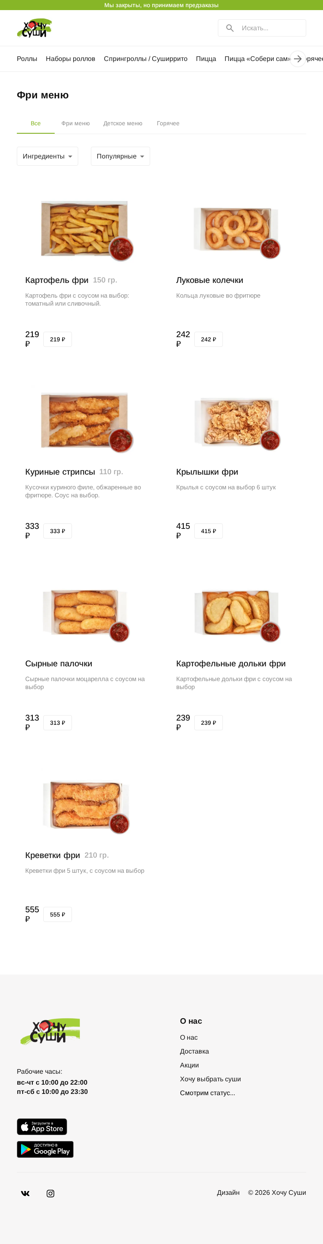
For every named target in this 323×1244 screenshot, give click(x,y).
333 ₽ (57, 531)
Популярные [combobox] (117, 156)
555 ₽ (57, 914)
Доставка (194, 1051)
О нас (189, 1037)
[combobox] (47, 156)
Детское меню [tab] (123, 123)
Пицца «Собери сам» (258, 58)
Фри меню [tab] (75, 123)
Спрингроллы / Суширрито (146, 58)
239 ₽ (208, 722)
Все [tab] (36, 123)
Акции (189, 1065)
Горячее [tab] (168, 123)
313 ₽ (57, 722)
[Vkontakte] (50, 1193)
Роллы (27, 58)
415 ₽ (208, 531)
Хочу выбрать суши (210, 1079)
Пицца (206, 58)
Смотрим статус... (207, 1092)
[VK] (25, 1193)
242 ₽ (208, 339)
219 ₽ (57, 339)
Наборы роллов (70, 58)
